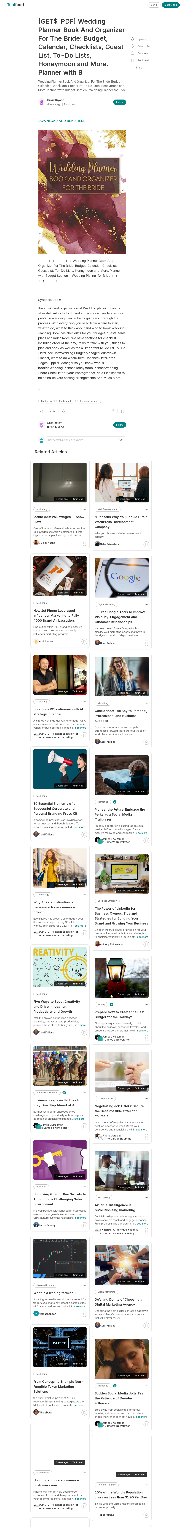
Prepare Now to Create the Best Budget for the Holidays (119, 1014)
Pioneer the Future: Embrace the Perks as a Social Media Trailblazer (120, 814)
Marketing (46, 401)
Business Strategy (107, 900)
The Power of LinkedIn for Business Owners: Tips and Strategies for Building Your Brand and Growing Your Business (121, 916)
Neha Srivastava (109, 544)
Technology (104, 1197)
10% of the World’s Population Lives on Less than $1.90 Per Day (121, 1494)
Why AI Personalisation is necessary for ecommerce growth (54, 907)
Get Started (171, 5)
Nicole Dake (107, 1514)
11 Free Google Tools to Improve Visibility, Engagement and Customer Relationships (120, 617)
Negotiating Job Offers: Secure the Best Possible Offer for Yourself (119, 1111)
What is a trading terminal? (54, 1293)
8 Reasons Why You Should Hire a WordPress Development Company (121, 522)
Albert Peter (45, 1412)
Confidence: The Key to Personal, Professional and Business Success (121, 716)
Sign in (154, 5)
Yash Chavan (46, 641)
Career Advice (105, 1098)
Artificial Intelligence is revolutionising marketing (115, 1207)
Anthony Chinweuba (111, 944)
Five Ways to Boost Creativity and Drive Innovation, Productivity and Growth (56, 1006)
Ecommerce (42, 1472)
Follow (119, 102)
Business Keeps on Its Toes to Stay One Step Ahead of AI (56, 1102)
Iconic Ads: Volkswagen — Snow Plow (58, 519)
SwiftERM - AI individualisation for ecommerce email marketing (120, 1231)
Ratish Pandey (47, 1225)
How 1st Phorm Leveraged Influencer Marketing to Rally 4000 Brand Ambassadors (56, 615)
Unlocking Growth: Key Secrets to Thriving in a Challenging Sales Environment (59, 1199)
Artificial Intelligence (47, 1092)
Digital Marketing (106, 604)
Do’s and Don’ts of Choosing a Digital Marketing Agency (118, 1302)
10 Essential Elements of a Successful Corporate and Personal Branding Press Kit (55, 808)
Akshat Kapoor (47, 1314)
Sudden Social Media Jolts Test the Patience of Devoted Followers (119, 1398)
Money (101, 1004)
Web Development (107, 509)
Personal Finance (89, 401)
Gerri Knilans (107, 643)
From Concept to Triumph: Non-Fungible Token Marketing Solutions (58, 1386)
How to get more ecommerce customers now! (56, 1482)
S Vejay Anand (47, 542)
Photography (66, 401)
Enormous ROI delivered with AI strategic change (58, 711)
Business (41, 1186)
